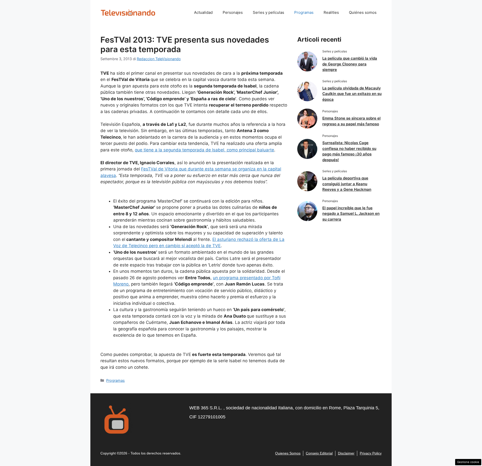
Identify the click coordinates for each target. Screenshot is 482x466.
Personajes (233, 12)
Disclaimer (346, 453)
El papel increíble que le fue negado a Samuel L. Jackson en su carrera (351, 214)
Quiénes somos (363, 12)
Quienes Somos (287, 453)
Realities (331, 12)
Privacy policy (371, 453)
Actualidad (203, 12)
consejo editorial (319, 453)
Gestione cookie (468, 462)
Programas (304, 12)
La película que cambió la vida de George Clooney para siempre (349, 64)
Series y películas (268, 12)
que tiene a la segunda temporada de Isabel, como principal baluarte (204, 149)
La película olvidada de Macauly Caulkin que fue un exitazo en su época (352, 94)
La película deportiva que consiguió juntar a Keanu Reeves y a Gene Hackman (346, 184)
